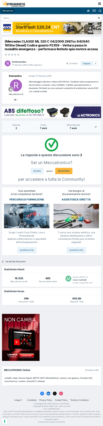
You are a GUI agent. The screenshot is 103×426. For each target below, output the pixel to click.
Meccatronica (35, 65)
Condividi (72, 63)
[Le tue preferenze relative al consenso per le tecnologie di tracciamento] (4, 421)
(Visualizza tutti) (92, 370)
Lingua (17, 400)
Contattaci (32, 400)
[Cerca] (99, 18)
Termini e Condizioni (79, 400)
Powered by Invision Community (51, 422)
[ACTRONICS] (51, 112)
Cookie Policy (61, 400)
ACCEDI (37, 171)
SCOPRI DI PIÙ (27, 250)
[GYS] (51, 28)
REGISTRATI (64, 171)
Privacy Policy (45, 400)
